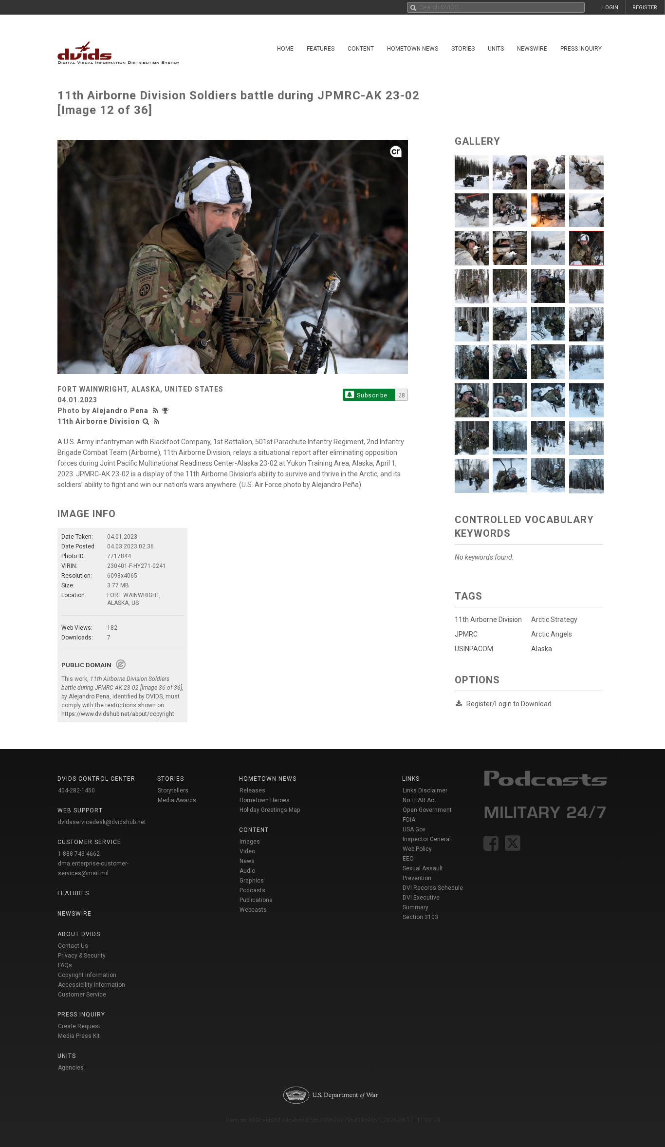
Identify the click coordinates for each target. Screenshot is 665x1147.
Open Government (427, 810)
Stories (463, 48)
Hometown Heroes (265, 800)
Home (285, 48)
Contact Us (73, 945)
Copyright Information (87, 975)
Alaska (541, 649)
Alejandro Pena (120, 410)
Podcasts (252, 890)
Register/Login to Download (509, 704)
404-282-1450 (76, 790)
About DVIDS (78, 934)
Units (496, 48)
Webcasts (253, 909)
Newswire (532, 48)
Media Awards (177, 800)
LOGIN (610, 7)
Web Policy (417, 849)
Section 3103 (420, 917)
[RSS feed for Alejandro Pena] (156, 410)
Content (361, 48)
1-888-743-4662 (79, 853)
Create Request (79, 1026)
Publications (256, 900)
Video (247, 851)
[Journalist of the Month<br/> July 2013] (166, 410)
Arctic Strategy (554, 619)
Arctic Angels (551, 634)
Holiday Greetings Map (270, 810)
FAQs (65, 965)
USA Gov (414, 829)
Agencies (71, 1067)
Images (250, 841)
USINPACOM (474, 649)
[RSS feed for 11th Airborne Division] (156, 421)
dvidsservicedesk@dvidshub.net (102, 822)
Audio (247, 870)
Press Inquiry (581, 48)
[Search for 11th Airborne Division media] (146, 421)
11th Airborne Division (98, 421)
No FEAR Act (419, 800)
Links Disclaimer (425, 790)
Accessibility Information (91, 984)
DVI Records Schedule (433, 887)
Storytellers (173, 790)
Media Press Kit (79, 1036)
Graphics (252, 880)
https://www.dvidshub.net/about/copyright (117, 714)
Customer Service (82, 994)
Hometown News (412, 48)
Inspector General (427, 839)
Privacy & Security (82, 955)
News (247, 861)
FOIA (409, 819)
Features (320, 48)
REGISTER (644, 7)
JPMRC (466, 634)
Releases (252, 790)
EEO (408, 858)
